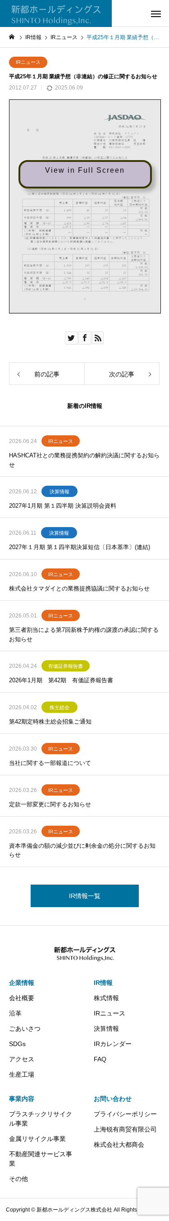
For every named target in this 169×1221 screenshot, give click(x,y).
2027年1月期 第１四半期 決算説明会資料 (62, 505)
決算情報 (59, 491)
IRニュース (28, 62)
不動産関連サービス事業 (40, 1158)
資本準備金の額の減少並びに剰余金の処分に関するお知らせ (82, 850)
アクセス (21, 1059)
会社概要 (21, 998)
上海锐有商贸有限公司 (125, 1129)
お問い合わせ (113, 1098)
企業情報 (21, 982)
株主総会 (59, 707)
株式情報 (106, 998)
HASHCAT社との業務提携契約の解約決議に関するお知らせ (84, 460)
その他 (18, 1178)
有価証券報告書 (65, 666)
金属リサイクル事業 (37, 1138)
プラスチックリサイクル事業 (40, 1118)
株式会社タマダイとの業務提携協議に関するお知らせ (79, 588)
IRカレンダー (113, 1043)
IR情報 (103, 982)
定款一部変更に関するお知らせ (50, 804)
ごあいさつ (25, 1028)
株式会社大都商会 (119, 1144)
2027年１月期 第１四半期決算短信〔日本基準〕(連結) (79, 547)
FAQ (100, 1059)
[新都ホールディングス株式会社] (56, 13)
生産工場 (21, 1074)
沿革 (15, 1013)
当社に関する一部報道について (50, 763)
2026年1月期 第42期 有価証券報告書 (61, 680)
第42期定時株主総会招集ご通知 (50, 721)
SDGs (17, 1043)
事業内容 (21, 1098)
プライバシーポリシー (125, 1114)
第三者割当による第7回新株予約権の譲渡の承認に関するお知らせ (84, 634)
